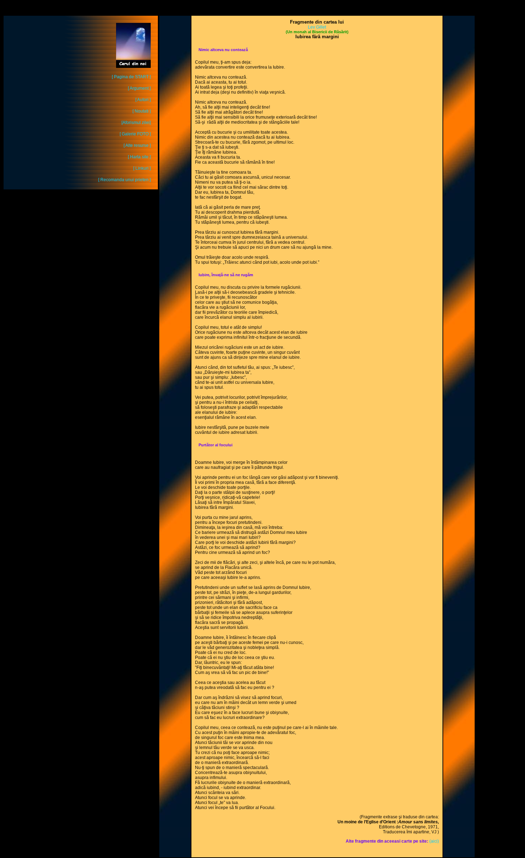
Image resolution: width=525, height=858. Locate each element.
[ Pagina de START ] (131, 76)
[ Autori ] (143, 99)
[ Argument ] (139, 88)
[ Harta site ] (139, 156)
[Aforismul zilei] (136, 122)
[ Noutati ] (141, 111)
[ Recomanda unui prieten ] (124, 179)
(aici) (434, 841)
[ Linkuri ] (142, 168)
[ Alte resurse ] (137, 145)
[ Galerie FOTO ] (135, 134)
